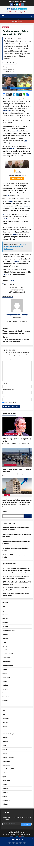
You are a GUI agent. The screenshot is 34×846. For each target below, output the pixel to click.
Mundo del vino (6, 662)
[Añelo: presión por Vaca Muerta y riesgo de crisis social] (17, 457)
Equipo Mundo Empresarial (11, 67)
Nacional (4, 669)
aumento (15, 131)
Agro (3, 611)
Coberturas (5, 615)
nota (22, 287)
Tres (25, 140)
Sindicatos (5, 701)
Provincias (5, 689)
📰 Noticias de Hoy (17, 21)
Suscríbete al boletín (10, 402)
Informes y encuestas (8, 654)
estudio (5, 219)
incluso (25, 206)
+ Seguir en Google (10, 62)
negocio (15, 234)
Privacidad (21, 834)
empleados (15, 261)
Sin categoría (5, 697)
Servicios (4, 693)
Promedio (19, 292)
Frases (4, 642)
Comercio (5, 619)
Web (3, 396)
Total (12, 292)
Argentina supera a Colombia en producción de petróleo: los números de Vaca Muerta (17, 501)
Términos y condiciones (10, 834)
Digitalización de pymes (8, 630)
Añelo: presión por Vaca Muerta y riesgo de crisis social (16, 470)
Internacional (6, 658)
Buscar (4, 511)
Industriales (6, 111)
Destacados (7, 434)
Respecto (5, 214)
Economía (5, 634)
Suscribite (25, 824)
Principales (5, 685)
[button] (2, 16)
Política (4, 681)
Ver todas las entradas (17, 321)
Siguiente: (16, 339)
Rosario (11, 280)
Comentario (6, 360)
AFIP (3, 607)
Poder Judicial (6, 677)
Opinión (4, 673)
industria (10, 201)
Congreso (5, 623)
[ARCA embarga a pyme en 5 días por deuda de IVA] (17, 426)
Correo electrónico (8, 390)
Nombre (5, 383)
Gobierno (7, 464)
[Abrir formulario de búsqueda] (31, 16)
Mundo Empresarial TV (8, 665)
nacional (5, 274)
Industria (5, 27)
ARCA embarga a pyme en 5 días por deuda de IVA (16, 439)
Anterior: (16, 331)
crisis (8, 195)
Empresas (5, 638)
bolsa (12, 149)
